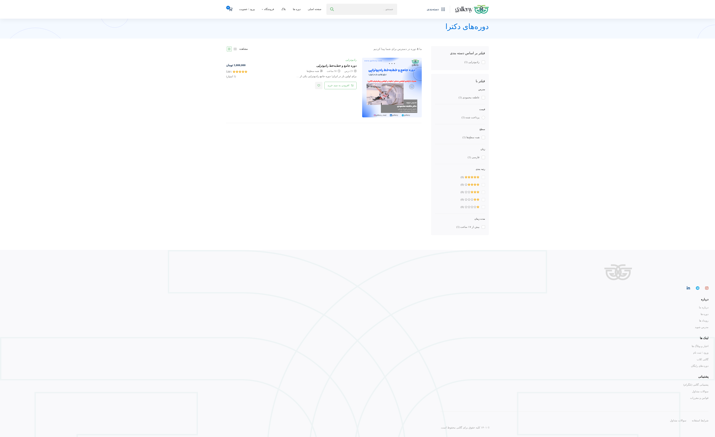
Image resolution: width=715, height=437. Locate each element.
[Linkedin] (688, 288)
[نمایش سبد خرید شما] (229, 9)
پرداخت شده (470, 117)
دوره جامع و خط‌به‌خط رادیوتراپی (336, 65)
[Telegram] (697, 288)
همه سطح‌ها (471, 137)
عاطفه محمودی (469, 97)
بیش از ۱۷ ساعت (467, 227)
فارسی (473, 157)
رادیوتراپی (471, 62)
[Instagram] (707, 288)
